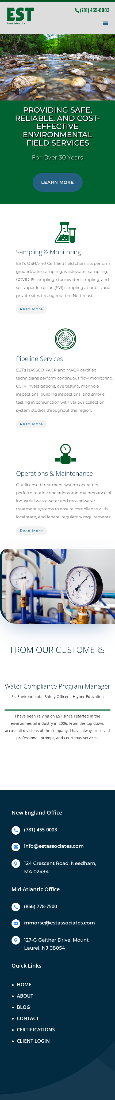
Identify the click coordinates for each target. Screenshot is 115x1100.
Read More (31, 309)
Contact (28, 1018)
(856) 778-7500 (40, 906)
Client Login (33, 1041)
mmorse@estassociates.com (59, 923)
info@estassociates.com (54, 846)
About (25, 996)
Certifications (36, 1029)
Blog (23, 1007)
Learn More (57, 182)
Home (24, 984)
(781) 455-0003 (94, 9)
